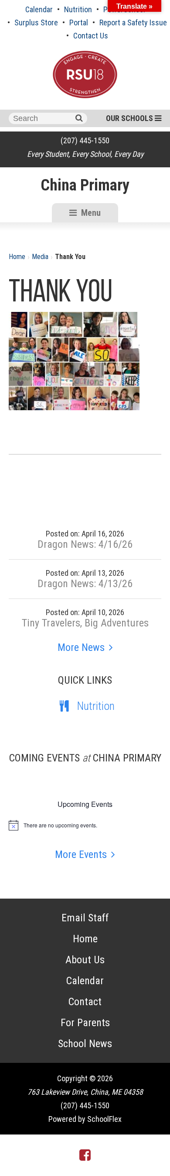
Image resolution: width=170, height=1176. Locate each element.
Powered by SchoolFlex (85, 1119)
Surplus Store (36, 22)
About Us (85, 960)
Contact (85, 1002)
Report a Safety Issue (133, 22)
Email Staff (85, 918)
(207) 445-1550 (85, 140)
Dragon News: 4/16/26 (85, 544)
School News (85, 1044)
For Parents (85, 1023)
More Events (81, 854)
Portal (78, 22)
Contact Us (90, 35)
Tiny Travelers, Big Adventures (85, 623)
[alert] (85, 825)
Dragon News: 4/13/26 (85, 584)
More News (81, 647)
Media (40, 256)
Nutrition (78, 9)
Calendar (39, 9)
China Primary (85, 185)
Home (17, 256)
